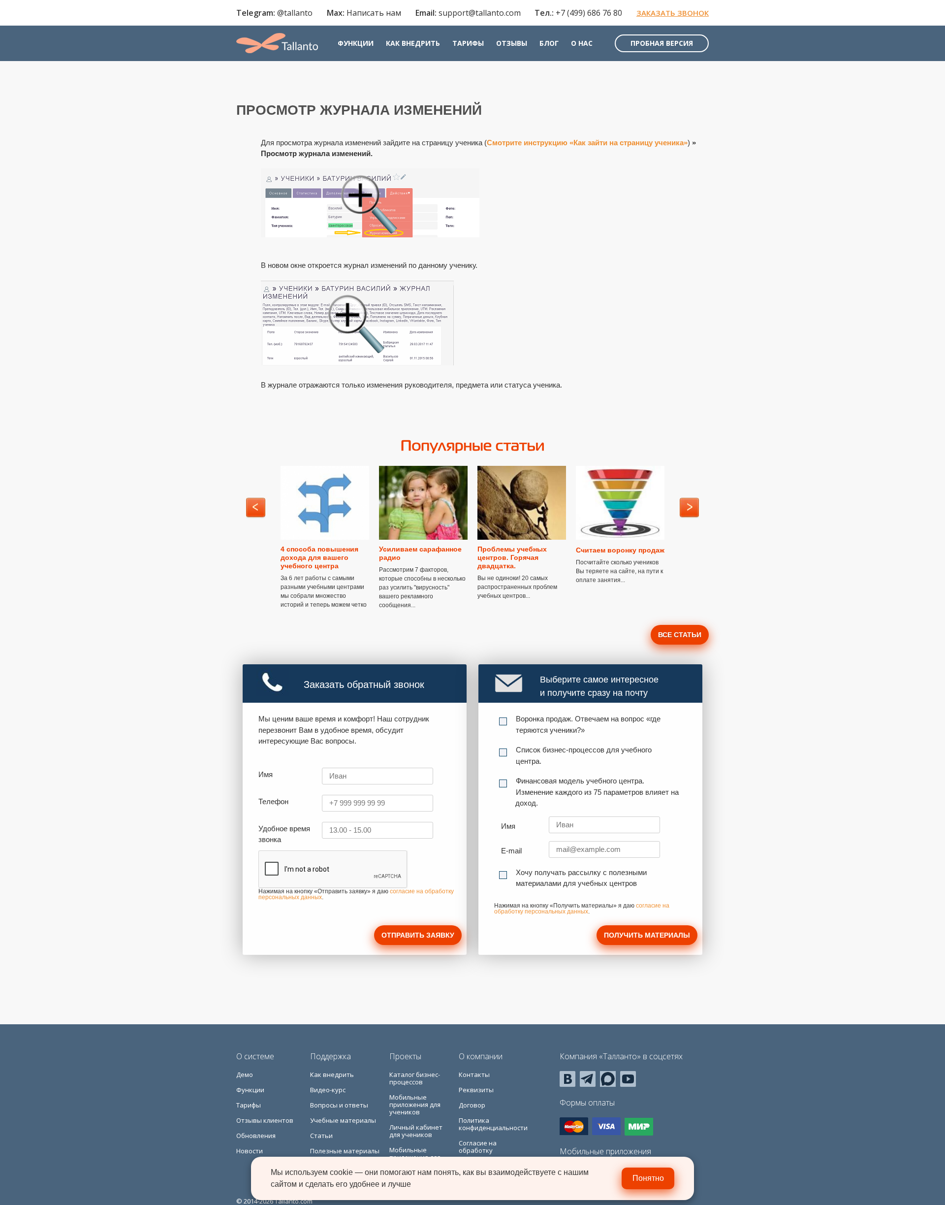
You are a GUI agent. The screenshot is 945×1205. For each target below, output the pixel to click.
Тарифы (468, 43)
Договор (472, 1105)
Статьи (321, 1135)
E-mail (511, 851)
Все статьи (679, 635)
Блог (549, 43)
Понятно (648, 1178)
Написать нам (373, 12)
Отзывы (511, 43)
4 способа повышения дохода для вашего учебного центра (319, 557)
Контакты (474, 1074)
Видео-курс (328, 1089)
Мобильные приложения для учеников (415, 1104)
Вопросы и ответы (339, 1105)
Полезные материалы (344, 1150)
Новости (249, 1150)
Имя (265, 774)
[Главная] (277, 43)
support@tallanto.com (480, 12)
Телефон (273, 801)
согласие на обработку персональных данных (581, 908)
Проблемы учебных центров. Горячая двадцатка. (512, 557)
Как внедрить (413, 43)
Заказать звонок (672, 13)
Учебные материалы (343, 1120)
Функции (356, 43)
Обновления (256, 1135)
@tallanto (295, 12)
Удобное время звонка (284, 834)
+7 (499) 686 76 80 (589, 12)
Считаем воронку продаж (620, 550)
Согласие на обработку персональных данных (482, 1154)
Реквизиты (476, 1089)
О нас (582, 43)
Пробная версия (661, 43)
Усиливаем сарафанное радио (420, 553)
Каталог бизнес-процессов (414, 1078)
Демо (244, 1074)
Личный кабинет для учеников (415, 1131)
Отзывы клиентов (264, 1120)
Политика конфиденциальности (493, 1124)
